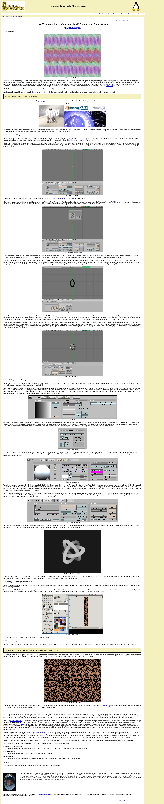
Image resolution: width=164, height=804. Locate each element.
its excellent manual (39, 732)
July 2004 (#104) (12, 16)
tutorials (63, 732)
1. (4, 765)
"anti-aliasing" (49, 656)
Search (123, 14)
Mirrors (110, 14)
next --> (125, 20)
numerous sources (16, 721)
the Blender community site (77, 140)
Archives (128, 14)
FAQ (100, 14)
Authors (134, 14)
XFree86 (47, 92)
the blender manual (66, 198)
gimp (42, 101)
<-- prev (118, 20)
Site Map (104, 14)
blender (47, 101)
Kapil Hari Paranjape (74, 28)
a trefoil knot (109, 86)
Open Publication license (46, 794)
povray (34, 727)
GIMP (20, 722)
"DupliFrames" (53, 198)
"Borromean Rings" (109, 84)
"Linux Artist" (91, 740)
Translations (116, 14)
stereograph (58, 101)
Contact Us (141, 14)
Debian (34, 92)
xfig (45, 734)
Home (96, 14)
